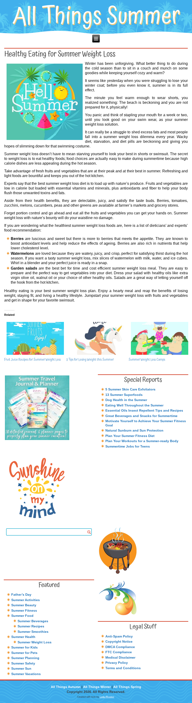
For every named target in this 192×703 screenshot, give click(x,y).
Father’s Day (21, 594)
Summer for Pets (24, 653)
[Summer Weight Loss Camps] (157, 338)
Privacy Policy (116, 662)
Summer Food (22, 616)
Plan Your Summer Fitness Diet (130, 436)
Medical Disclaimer (120, 657)
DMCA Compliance (120, 647)
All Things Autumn (66, 687)
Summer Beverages (33, 621)
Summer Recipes (31, 626)
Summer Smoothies (33, 631)
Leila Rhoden (107, 696)
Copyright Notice (119, 641)
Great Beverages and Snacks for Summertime (141, 416)
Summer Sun (21, 668)
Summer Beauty (23, 605)
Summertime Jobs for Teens (127, 446)
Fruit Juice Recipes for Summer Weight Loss (32, 359)
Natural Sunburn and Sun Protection (134, 430)
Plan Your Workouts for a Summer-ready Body (141, 441)
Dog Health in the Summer (126, 400)
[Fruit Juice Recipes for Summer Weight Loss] (33, 338)
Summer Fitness (24, 610)
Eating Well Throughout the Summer (134, 405)
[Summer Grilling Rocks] (143, 550)
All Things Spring (127, 687)
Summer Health (23, 637)
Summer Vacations (26, 674)
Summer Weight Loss (35, 642)
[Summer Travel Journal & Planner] (49, 407)
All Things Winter (97, 687)
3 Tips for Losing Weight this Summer (90, 359)
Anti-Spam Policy (119, 636)
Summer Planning (25, 658)
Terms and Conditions (123, 668)
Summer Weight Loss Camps (147, 359)
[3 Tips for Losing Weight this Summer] (95, 338)
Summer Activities (25, 600)
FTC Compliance (118, 652)
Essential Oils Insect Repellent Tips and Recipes (144, 410)
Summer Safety (23, 663)
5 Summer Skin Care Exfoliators (130, 389)
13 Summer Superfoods (124, 395)
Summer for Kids (24, 647)
